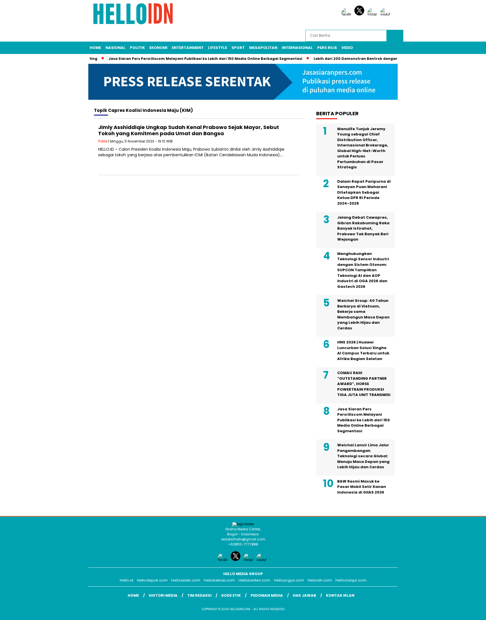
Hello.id (126, 580)
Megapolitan (263, 47)
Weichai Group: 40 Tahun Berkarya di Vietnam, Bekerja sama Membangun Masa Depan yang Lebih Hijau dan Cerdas (363, 314)
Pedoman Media (267, 595)
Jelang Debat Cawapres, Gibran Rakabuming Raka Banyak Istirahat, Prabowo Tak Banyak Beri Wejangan (363, 228)
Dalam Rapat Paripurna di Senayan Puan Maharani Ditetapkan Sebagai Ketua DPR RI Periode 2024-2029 (364, 192)
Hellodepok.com (152, 580)
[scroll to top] (466, 611)
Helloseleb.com (185, 580)
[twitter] (360, 14)
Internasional (297, 47)
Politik (137, 47)
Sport (238, 47)
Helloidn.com (320, 580)
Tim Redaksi (199, 595)
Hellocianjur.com (351, 580)
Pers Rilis (327, 47)
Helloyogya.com (289, 580)
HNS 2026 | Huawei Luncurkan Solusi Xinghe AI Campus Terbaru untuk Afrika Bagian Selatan (363, 350)
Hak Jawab (304, 595)
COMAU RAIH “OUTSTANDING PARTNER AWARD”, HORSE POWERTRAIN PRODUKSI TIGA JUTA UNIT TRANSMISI (363, 383)
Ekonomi (158, 47)
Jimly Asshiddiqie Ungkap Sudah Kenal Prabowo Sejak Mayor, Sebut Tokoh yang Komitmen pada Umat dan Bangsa (188, 130)
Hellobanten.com (254, 580)
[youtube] (386, 14)
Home (95, 47)
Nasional (115, 47)
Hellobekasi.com (219, 580)
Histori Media (163, 595)
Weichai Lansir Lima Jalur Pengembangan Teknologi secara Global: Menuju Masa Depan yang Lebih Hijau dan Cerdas (363, 456)
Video (347, 47)
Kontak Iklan (340, 595)
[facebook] (347, 14)
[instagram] (373, 14)
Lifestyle (217, 47)
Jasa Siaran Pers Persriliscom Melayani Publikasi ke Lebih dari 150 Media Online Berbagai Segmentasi (197, 58)
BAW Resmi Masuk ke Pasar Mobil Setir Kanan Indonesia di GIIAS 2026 (361, 487)
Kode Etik (231, 595)
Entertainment (188, 47)
